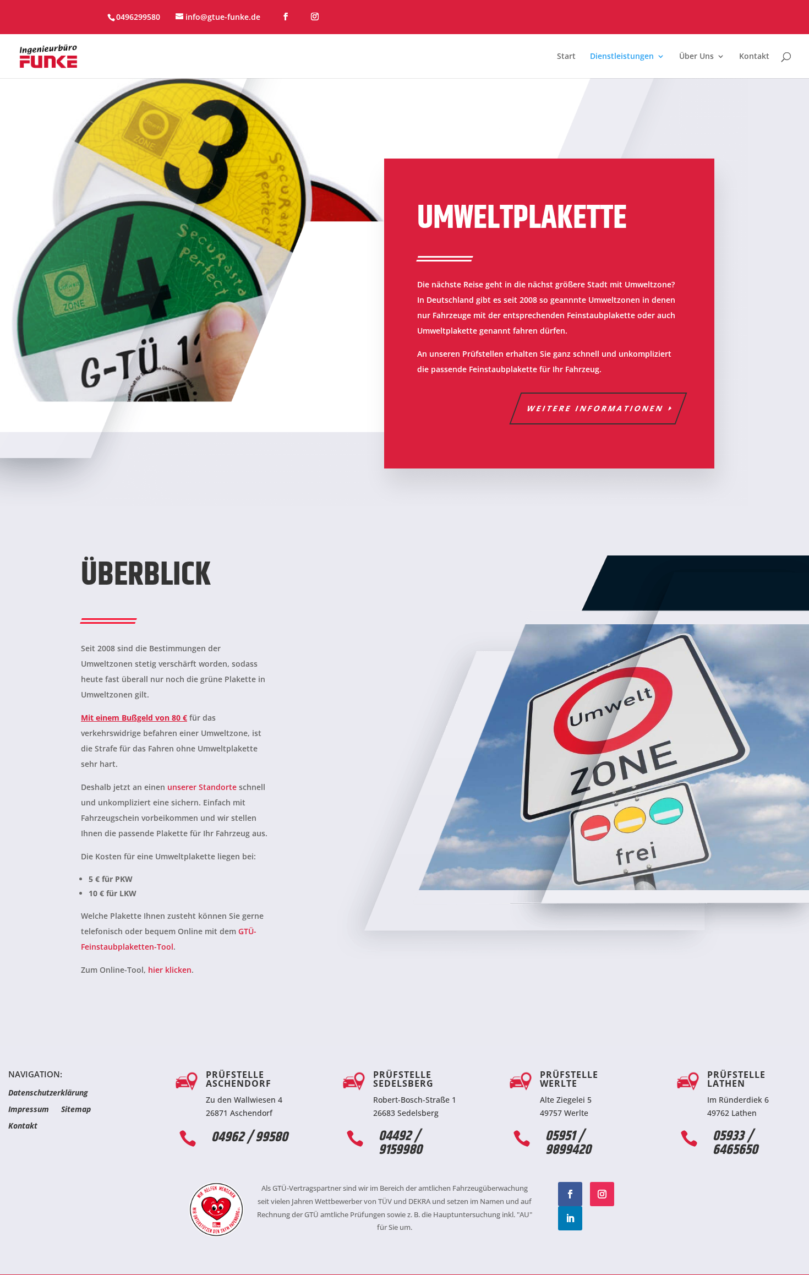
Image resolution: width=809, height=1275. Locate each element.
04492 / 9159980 (400, 1143)
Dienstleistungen (622, 56)
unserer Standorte (202, 787)
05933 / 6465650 (735, 1143)
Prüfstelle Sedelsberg (403, 1079)
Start (566, 56)
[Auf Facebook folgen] (570, 1194)
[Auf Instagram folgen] (602, 1194)
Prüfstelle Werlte (569, 1079)
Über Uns (696, 56)
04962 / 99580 (249, 1137)
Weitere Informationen (596, 408)
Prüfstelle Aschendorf (238, 1079)
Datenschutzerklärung (48, 1093)
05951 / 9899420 (568, 1143)
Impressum (28, 1109)
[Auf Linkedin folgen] (570, 1218)
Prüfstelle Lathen (736, 1079)
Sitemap (76, 1109)
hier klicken (170, 970)
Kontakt (754, 56)
